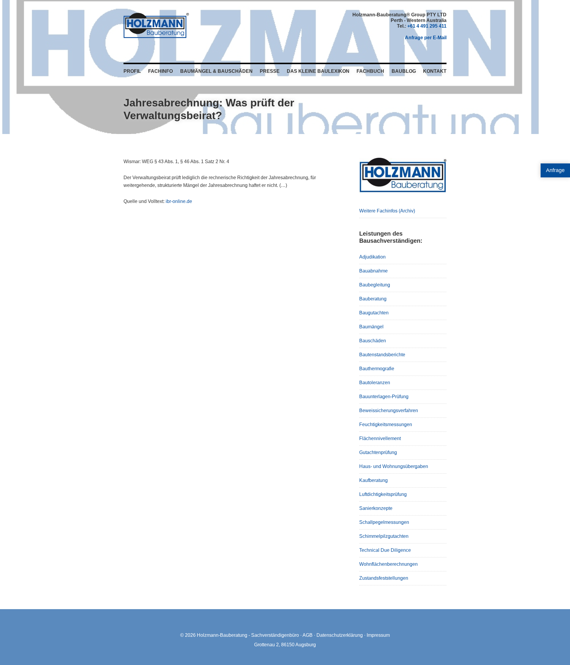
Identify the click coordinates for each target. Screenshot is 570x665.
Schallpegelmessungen (384, 522)
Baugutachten (374, 312)
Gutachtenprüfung (378, 452)
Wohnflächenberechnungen (388, 564)
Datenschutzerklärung (339, 635)
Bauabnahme (373, 270)
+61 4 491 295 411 (426, 26)
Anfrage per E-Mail (425, 37)
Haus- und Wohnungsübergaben (393, 466)
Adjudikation (372, 256)
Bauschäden (372, 340)
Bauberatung (373, 298)
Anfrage (555, 170)
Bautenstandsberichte (382, 354)
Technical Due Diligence (385, 550)
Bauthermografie (376, 368)
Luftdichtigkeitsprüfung (383, 494)
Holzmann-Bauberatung (156, 25)
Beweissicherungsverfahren (388, 410)
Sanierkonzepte (375, 508)
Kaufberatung (373, 480)
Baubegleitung (374, 284)
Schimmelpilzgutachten (383, 536)
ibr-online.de (179, 201)
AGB (308, 635)
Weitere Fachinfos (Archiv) (387, 210)
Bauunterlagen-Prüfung (383, 396)
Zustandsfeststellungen (383, 578)
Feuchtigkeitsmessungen (385, 424)
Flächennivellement (380, 438)
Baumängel (371, 326)
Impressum (378, 635)
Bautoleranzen (374, 382)
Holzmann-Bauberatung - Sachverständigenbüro (248, 635)
